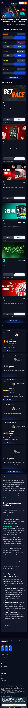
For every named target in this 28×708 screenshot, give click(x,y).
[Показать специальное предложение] (25, 3)
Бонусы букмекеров (8, 526)
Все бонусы (13, 320)
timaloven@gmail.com (9, 695)
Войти (21, 3)
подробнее (8, 119)
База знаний (6, 561)
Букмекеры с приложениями (7, 659)
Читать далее (6, 350)
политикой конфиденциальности (18, 700)
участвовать (19, 119)
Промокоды (3, 680)
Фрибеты (3, 678)
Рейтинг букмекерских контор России (12, 516)
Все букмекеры (13, 77)
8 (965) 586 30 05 (9, 696)
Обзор (8, 37)
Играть (19, 37)
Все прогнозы (12, 471)
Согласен (14, 705)
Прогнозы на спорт (8, 537)
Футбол (2, 669)
